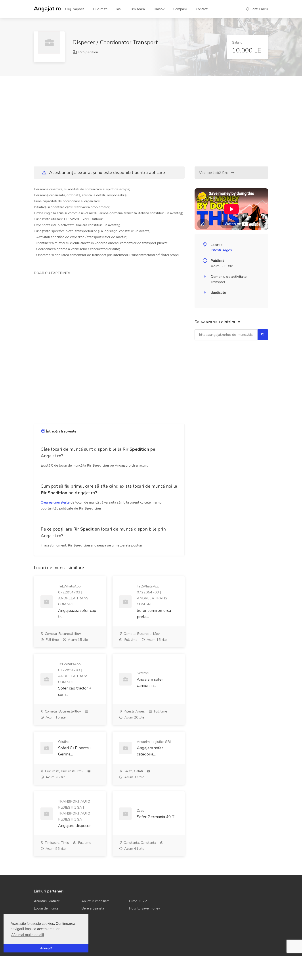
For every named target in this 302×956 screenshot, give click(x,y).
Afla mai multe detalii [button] (27, 935)
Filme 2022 (138, 901)
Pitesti (216, 250)
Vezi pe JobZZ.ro (214, 172)
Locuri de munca (46, 908)
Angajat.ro (47, 8)
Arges (227, 250)
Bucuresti (100, 9)
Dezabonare (43, 939)
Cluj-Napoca (74, 9)
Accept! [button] (46, 948)
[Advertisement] (151, 121)
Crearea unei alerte (55, 502)
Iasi (118, 9)
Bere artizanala (92, 908)
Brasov (159, 9)
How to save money (144, 908)
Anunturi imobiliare (95, 901)
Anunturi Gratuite (47, 901)
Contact (202, 9)
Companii (180, 9)
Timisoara (137, 9)
